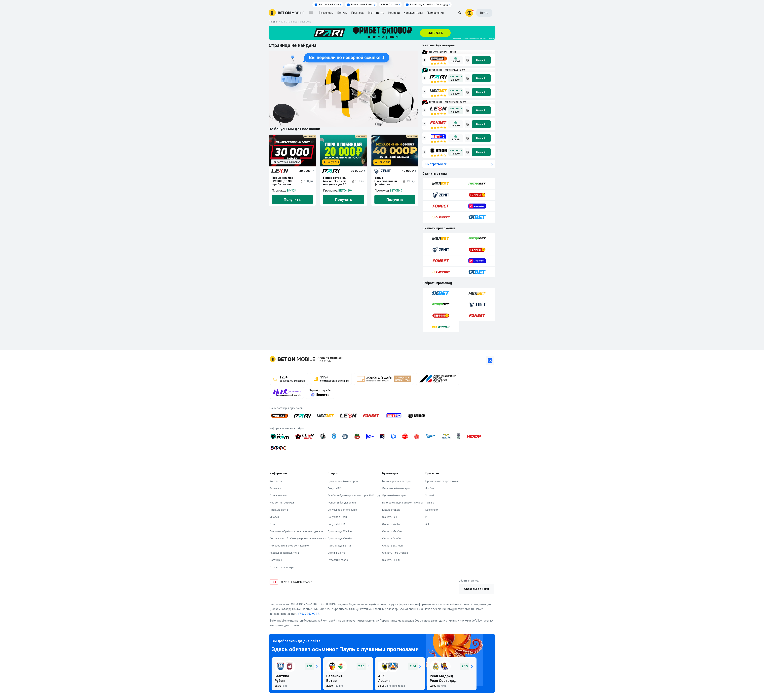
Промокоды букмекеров (343, 481)
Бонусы (342, 12)
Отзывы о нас (278, 495)
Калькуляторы (413, 12)
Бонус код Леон (337, 516)
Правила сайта (279, 509)
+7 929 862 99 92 (308, 613)
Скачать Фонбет (392, 538)
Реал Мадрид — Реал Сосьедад (429, 4)
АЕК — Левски (389, 4)
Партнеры (276, 559)
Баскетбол (432, 509)
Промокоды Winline (340, 531)
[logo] (286, 13)
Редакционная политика (284, 552)
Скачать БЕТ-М (391, 559)
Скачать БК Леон (392, 545)
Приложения (435, 12)
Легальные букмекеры (396, 488)
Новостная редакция (282, 502)
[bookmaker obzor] (467, 60)
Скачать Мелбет (392, 531)
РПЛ (427, 516)
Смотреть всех (435, 164)
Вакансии (275, 488)
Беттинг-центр (336, 552)
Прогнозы (357, 12)
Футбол (430, 488)
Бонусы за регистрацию (342, 509)
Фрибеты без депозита (342, 502)
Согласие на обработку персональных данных (298, 538)
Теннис (429, 502)
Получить (292, 199)
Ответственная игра (282, 567)
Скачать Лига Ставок (395, 552)
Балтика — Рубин (329, 4)
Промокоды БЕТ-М (339, 545)
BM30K (291, 190)
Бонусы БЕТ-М (336, 524)
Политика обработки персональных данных (296, 531)
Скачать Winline (391, 524)
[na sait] (481, 60)
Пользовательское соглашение (289, 545)
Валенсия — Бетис (362, 4)
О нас (273, 524)
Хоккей (429, 495)
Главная (273, 21)
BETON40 (396, 190)
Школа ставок (391, 509)
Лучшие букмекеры (394, 495)
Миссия (274, 516)
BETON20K (345, 190)
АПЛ (428, 524)
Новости (394, 12)
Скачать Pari (389, 516)
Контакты (276, 481)
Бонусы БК (334, 488)
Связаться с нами (476, 588)
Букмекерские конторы (396, 481)
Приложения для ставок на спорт (402, 502)
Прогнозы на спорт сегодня (442, 481)
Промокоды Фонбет (340, 538)
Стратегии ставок (338, 559)
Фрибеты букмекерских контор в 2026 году (354, 495)
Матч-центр (376, 12)
